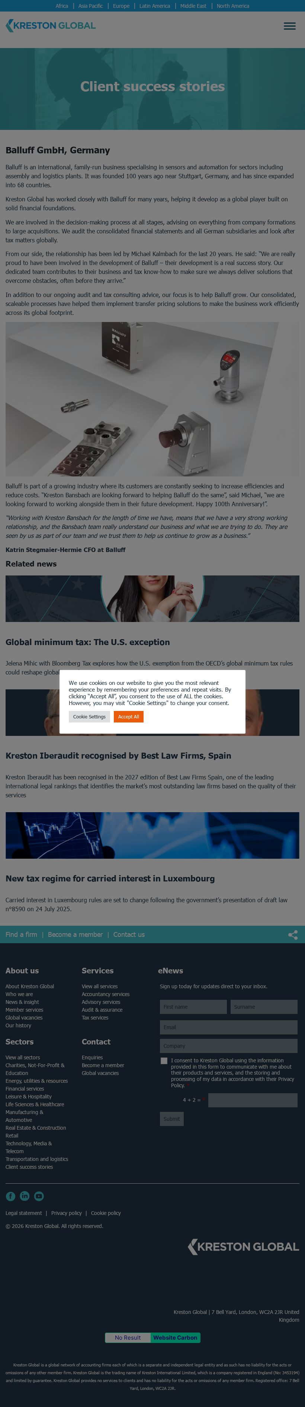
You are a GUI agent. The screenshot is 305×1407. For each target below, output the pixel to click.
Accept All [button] (128, 717)
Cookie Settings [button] (89, 717)
